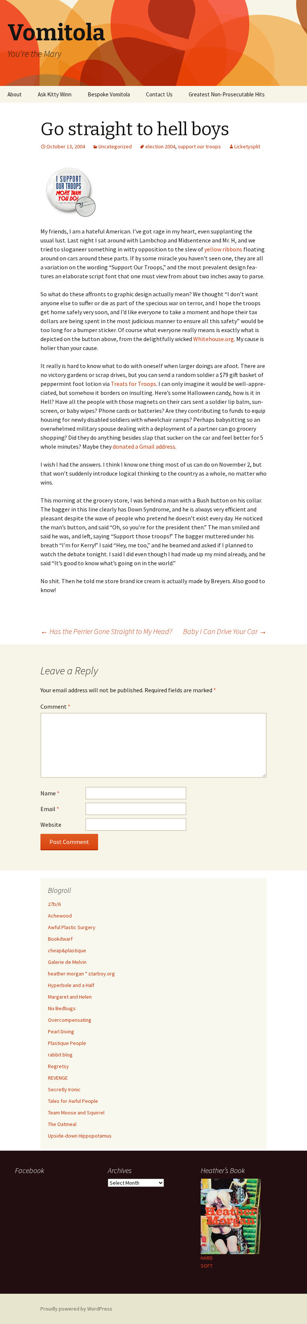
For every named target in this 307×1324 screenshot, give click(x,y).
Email (49, 809)
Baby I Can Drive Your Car (225, 631)
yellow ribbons (223, 249)
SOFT (207, 1265)
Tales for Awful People (73, 1101)
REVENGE (58, 1077)
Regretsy (58, 1066)
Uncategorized (115, 146)
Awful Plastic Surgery (71, 927)
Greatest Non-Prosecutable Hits (227, 94)
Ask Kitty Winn (55, 94)
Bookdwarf (60, 938)
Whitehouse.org (213, 339)
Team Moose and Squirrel (76, 1112)
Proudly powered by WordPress (76, 1308)
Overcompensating (69, 1020)
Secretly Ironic (64, 1089)
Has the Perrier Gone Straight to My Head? (106, 631)
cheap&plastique (67, 950)
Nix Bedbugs (62, 1008)
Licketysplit (247, 146)
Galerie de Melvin (67, 962)
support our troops (199, 146)
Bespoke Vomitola (109, 94)
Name (50, 793)
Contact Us (159, 94)
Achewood (60, 915)
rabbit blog (60, 1054)
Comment (55, 706)
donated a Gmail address (144, 446)
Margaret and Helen (70, 996)
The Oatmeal (62, 1124)
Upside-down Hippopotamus (80, 1135)
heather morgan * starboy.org (81, 973)
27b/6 (54, 904)
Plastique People (67, 1043)
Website (50, 824)
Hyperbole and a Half (71, 985)
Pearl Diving (61, 1031)
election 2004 (160, 146)
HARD (207, 1258)
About (14, 94)
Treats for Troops (133, 383)
